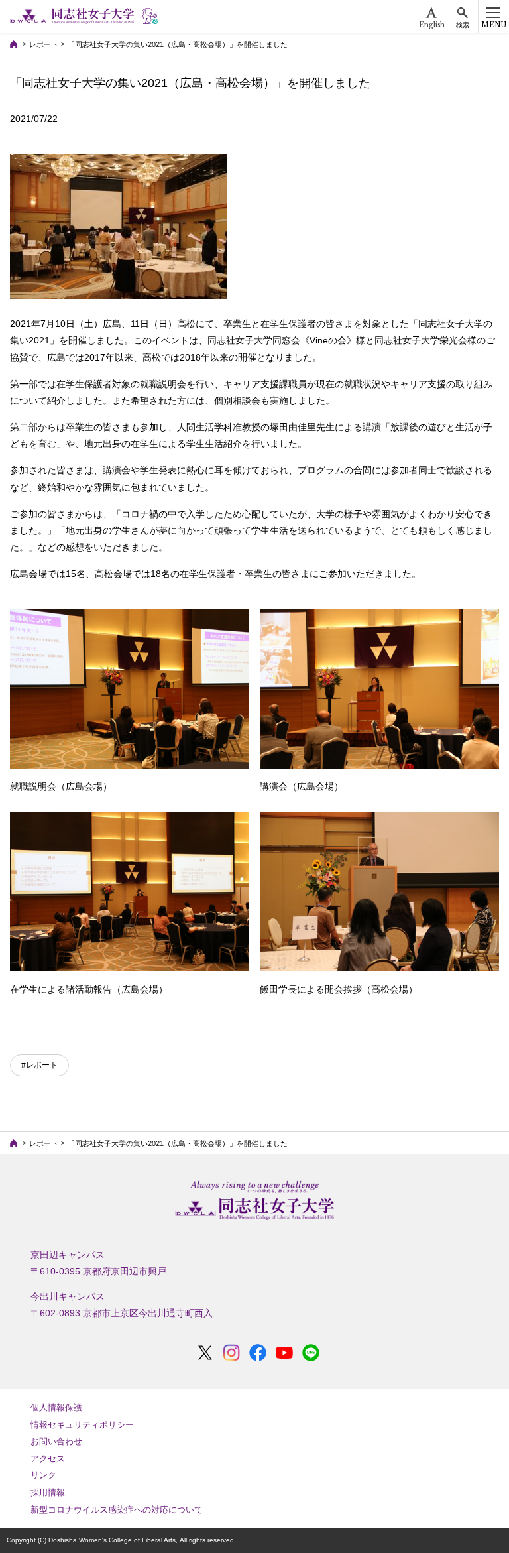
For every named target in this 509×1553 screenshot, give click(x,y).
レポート (43, 44)
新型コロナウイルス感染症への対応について (116, 1510)
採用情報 (47, 1492)
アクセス (47, 1458)
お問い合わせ (56, 1441)
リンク (43, 1475)
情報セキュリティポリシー (82, 1425)
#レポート (39, 1065)
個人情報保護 (56, 1407)
